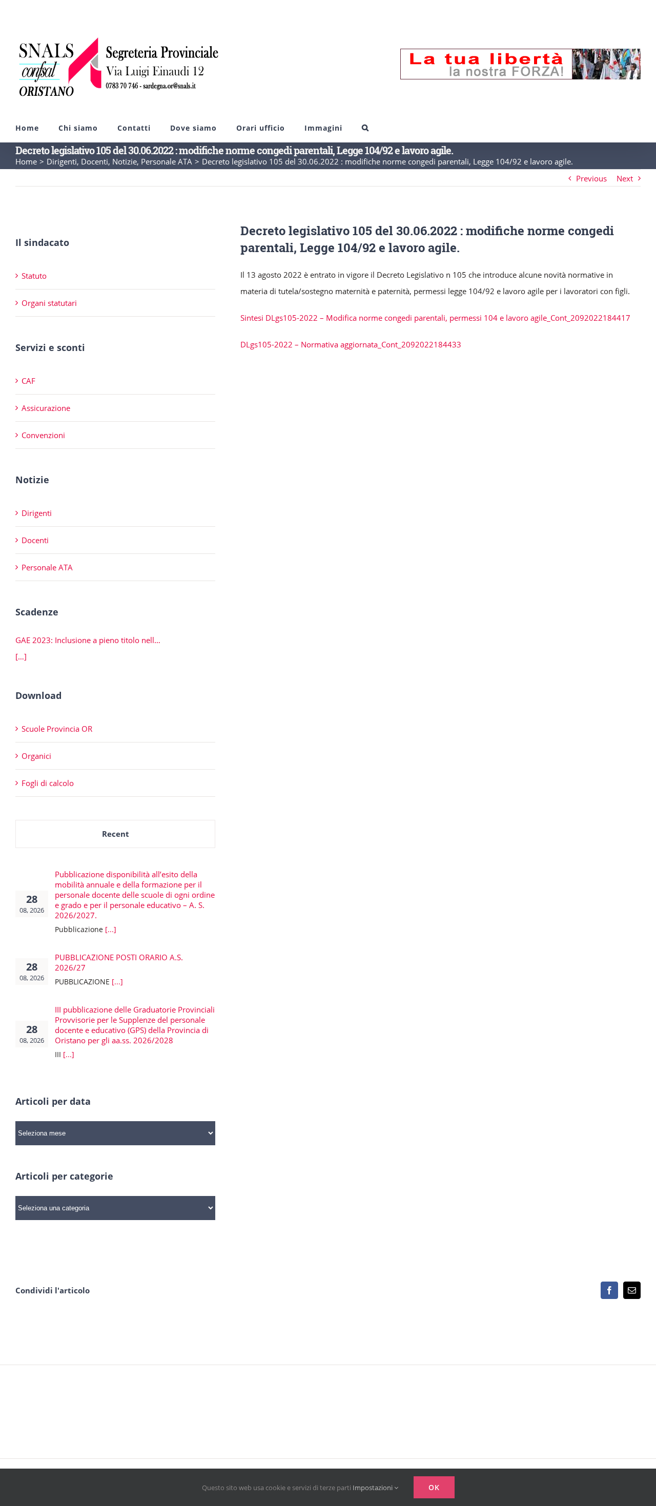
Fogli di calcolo (48, 783)
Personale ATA (47, 567)
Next (625, 178)
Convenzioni (43, 435)
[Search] (365, 128)
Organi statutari (49, 303)
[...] (110, 929)
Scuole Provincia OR (57, 729)
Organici (36, 756)
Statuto (34, 276)
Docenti (35, 540)
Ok (434, 1487)
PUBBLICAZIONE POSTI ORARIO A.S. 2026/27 (119, 962)
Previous (591, 178)
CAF (28, 381)
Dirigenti (37, 513)
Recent (115, 834)
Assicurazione (46, 408)
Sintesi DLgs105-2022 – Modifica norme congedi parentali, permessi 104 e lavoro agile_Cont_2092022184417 (435, 318)
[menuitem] (27, 128)
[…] (21, 656)
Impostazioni (373, 1487)
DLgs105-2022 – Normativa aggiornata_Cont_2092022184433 (350, 344)
